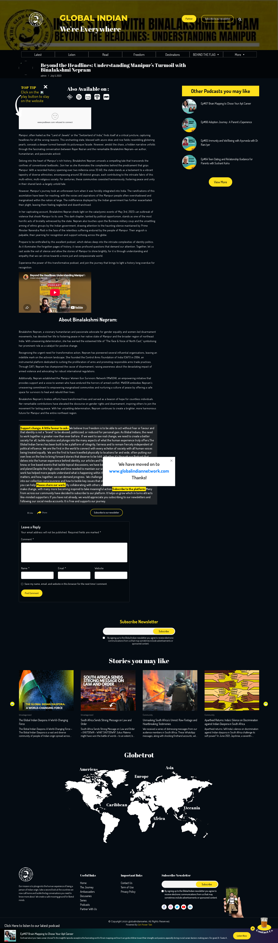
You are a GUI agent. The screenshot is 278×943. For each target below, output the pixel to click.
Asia (169, 767)
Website (99, 568)
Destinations (172, 54)
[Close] (45, 86)
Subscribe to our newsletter (217, 18)
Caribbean (116, 804)
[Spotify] (79, 97)
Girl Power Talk (145, 925)
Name (25, 568)
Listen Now (242, 935)
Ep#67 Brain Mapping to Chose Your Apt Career (226, 103)
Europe (142, 776)
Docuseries (86, 896)
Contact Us (126, 883)
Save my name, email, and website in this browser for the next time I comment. (66, 583)
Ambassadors (87, 891)
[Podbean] (97, 97)
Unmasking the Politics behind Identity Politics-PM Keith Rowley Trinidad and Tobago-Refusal (231, 722)
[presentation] (12, 704)
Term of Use (127, 887)
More (238, 54)
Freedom (139, 54)
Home (83, 883)
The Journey (86, 887)
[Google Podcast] (70, 97)
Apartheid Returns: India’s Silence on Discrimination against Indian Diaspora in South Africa (169, 722)
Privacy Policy (128, 891)
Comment (27, 539)
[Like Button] (24, 513)
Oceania (192, 807)
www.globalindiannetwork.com (139, 471)
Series (83, 900)
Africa (159, 818)
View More (220, 182)
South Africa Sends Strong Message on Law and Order (44, 722)
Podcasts (85, 904)
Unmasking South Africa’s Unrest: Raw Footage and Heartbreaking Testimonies (108, 722)
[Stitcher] (106, 97)
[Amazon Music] (88, 97)
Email (62, 568)
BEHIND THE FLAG (204, 54)
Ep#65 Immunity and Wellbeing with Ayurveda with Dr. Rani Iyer (229, 142)
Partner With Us (88, 909)
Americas (88, 769)
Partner (189, 18)
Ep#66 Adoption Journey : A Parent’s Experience (226, 122)
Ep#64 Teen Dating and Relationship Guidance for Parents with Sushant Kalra (227, 161)
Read (105, 54)
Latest (38, 54)
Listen (71, 54)
